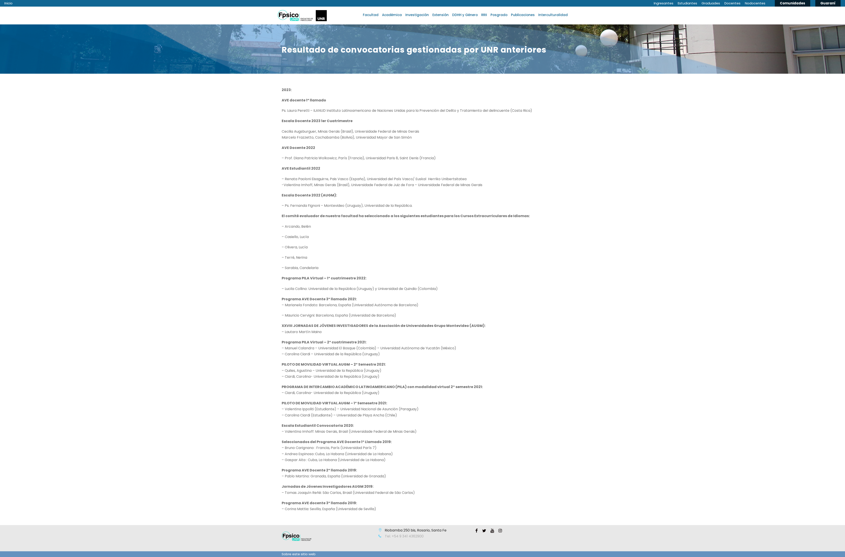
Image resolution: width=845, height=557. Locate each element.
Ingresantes (663, 3)
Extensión (440, 15)
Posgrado (498, 15)
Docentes (732, 3)
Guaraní (828, 3)
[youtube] (492, 530)
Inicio (8, 3)
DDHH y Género (465, 15)
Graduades (711, 3)
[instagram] (500, 530)
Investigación (417, 15)
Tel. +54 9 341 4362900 (404, 536)
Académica (392, 15)
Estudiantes (687, 3)
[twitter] (484, 530)
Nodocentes (755, 3)
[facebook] (476, 530)
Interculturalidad (553, 15)
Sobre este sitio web (299, 554)
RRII (484, 15)
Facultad (370, 15)
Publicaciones (523, 15)
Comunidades (792, 3)
